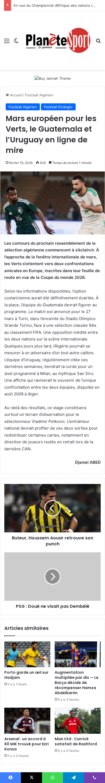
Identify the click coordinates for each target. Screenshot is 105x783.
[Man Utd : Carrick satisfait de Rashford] (78, 720)
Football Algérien (39, 95)
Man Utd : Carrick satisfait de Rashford (76, 741)
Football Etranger (58, 107)
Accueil (15, 95)
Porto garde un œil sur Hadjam (26, 675)
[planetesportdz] (57, 40)
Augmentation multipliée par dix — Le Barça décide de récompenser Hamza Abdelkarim (77, 683)
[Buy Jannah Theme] (52, 78)
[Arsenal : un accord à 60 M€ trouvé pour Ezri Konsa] (27, 720)
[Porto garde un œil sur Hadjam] (27, 654)
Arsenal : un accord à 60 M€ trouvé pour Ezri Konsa (26, 744)
